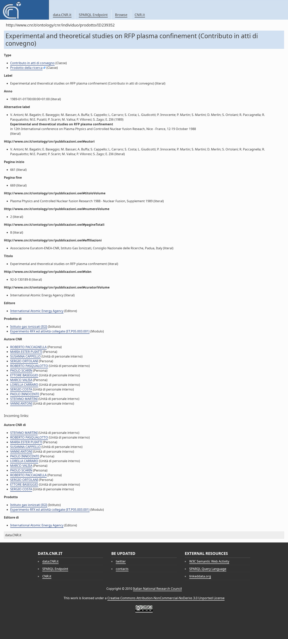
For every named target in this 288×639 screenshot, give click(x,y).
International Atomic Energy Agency (36, 311)
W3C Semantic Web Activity (209, 561)
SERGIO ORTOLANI (24, 361)
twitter (121, 561)
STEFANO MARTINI (24, 399)
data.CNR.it (62, 14)
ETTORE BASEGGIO (24, 375)
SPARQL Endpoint (93, 14)
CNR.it (140, 14)
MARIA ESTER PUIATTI (26, 352)
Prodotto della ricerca (26, 68)
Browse (121, 14)
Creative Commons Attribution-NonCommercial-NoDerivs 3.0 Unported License (166, 598)
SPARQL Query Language (207, 569)
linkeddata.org (200, 576)
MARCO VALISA (21, 380)
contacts (122, 569)
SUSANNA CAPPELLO (25, 356)
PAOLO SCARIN (21, 370)
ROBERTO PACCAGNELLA (28, 347)
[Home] (24, 10)
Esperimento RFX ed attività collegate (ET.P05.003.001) (50, 331)
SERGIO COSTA (21, 389)
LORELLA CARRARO (24, 384)
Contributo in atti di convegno (32, 63)
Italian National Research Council (157, 588)
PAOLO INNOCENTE (24, 394)
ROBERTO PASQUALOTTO (29, 366)
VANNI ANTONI (21, 403)
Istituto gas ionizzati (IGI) (28, 326)
